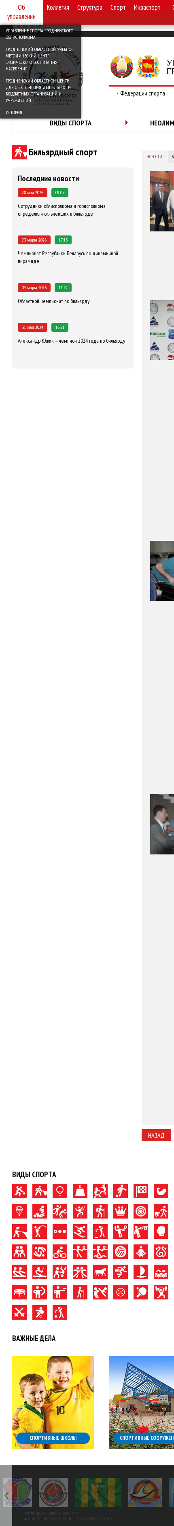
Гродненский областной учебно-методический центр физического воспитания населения (39, 59)
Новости (154, 156)
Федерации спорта (142, 93)
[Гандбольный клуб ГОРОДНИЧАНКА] (145, 1492)
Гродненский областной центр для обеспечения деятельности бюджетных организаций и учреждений (38, 90)
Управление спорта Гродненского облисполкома (39, 34)
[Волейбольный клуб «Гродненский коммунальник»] (17, 1492)
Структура (89, 7)
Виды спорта (70, 122)
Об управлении (21, 12)
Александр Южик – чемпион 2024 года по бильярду (71, 340)
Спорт (118, 7)
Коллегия (58, 7)
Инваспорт (147, 7)
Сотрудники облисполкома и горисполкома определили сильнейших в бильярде (62, 209)
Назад (156, 1135)
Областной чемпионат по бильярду (53, 301)
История (14, 112)
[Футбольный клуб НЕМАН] (98, 1492)
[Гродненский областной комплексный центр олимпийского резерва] (53, 1492)
